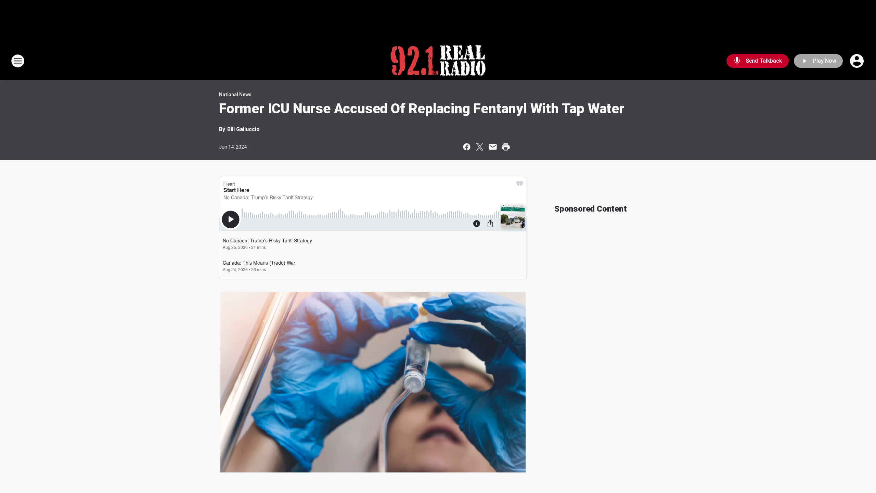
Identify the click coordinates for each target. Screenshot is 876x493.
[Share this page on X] (480, 147)
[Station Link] (438, 61)
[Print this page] (506, 147)
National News (235, 94)
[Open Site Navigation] (18, 61)
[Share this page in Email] (493, 147)
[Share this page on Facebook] (467, 147)
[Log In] (857, 61)
